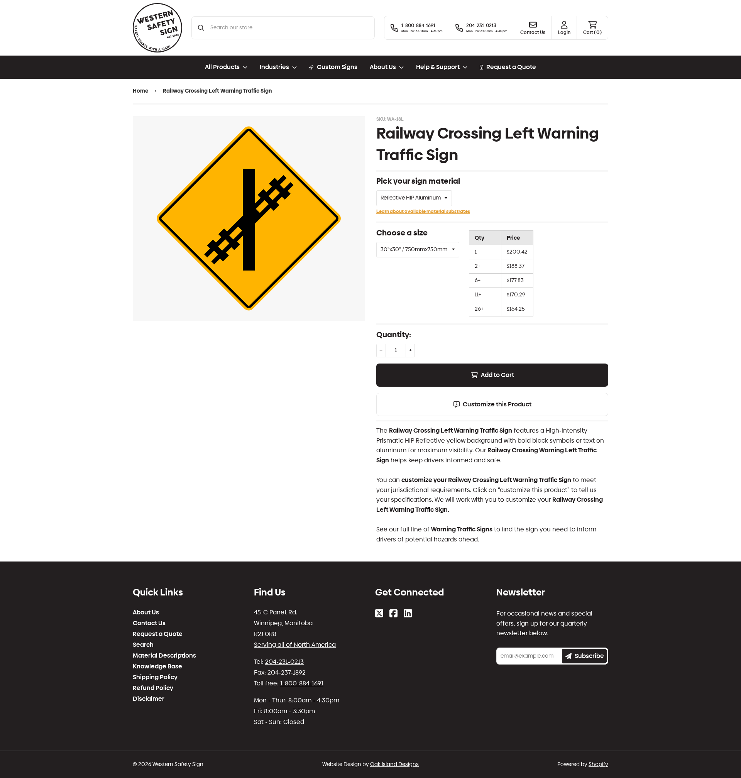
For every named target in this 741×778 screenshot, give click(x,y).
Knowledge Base (157, 666)
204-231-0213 (284, 661)
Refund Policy (153, 688)
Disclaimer (148, 699)
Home (140, 91)
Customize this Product (497, 404)
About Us (146, 612)
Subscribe (589, 656)
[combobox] (289, 28)
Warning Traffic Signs (461, 529)
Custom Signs (337, 67)
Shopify (598, 764)
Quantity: (393, 335)
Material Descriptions (164, 656)
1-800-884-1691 (301, 683)
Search (143, 645)
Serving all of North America (295, 644)
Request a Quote (511, 67)
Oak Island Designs (394, 764)
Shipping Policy (155, 677)
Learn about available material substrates (423, 211)
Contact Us (149, 623)
